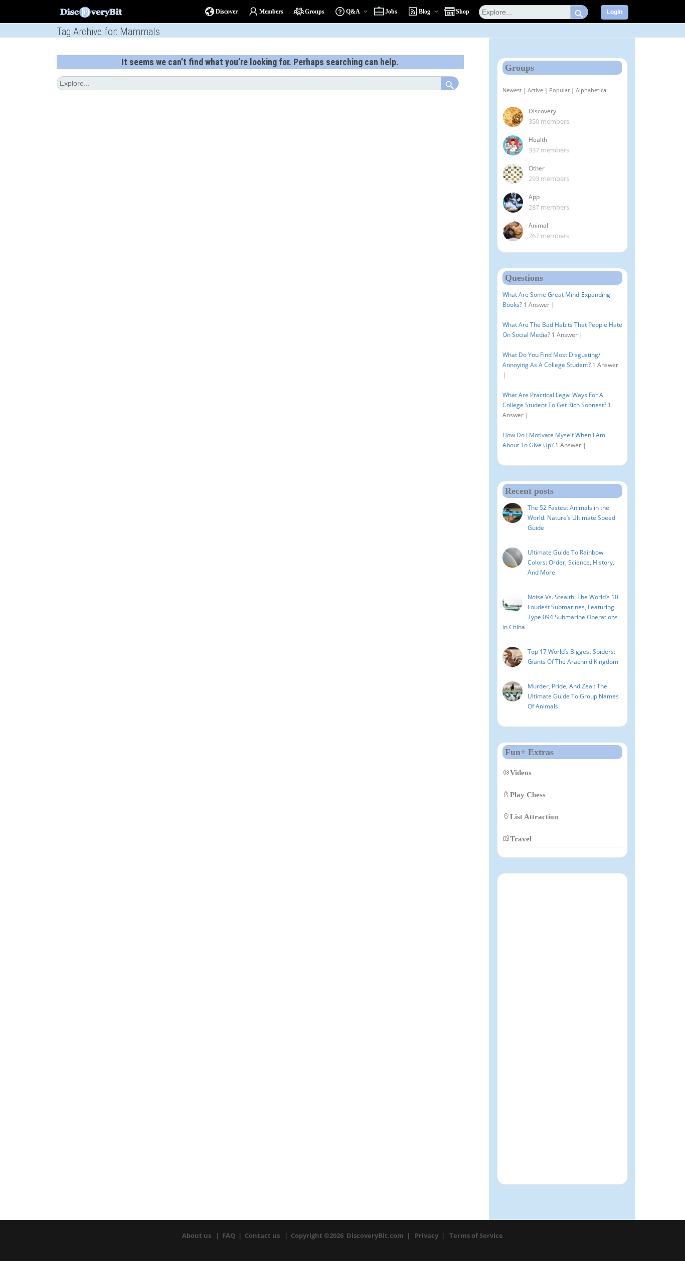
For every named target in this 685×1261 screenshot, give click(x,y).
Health (538, 139)
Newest (512, 90)
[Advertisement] (562, 1028)
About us (196, 1235)
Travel (521, 838)
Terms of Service (476, 1235)
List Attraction (534, 816)
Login (614, 12)
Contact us (262, 1235)
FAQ (228, 1235)
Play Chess (528, 794)
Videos (521, 772)
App (534, 197)
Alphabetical (592, 90)
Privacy (426, 1235)
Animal (538, 225)
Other (537, 168)
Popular (559, 90)
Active (535, 90)
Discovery (542, 111)
